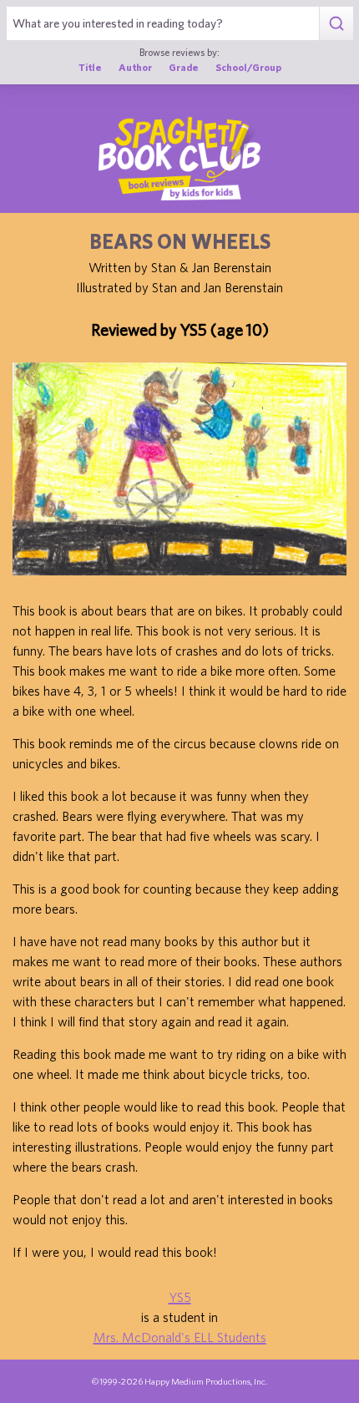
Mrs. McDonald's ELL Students (180, 1337)
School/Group (248, 67)
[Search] (336, 23)
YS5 (180, 1296)
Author (135, 67)
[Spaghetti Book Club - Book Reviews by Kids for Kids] (179, 158)
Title (90, 67)
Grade (184, 67)
